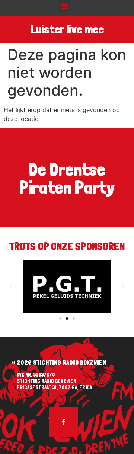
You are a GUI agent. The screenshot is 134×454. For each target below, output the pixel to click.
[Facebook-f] (64, 422)
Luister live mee (67, 29)
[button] (64, 6)
